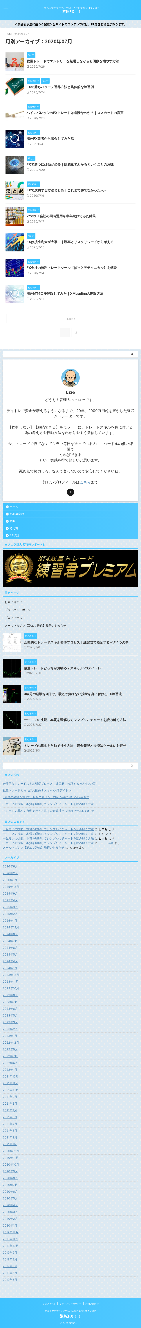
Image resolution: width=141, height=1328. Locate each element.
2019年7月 (10, 1266)
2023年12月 (11, 975)
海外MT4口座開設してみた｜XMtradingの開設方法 (65, 293)
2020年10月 (11, 1164)
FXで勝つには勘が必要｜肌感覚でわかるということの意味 (70, 164)
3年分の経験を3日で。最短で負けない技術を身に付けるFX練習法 (73, 694)
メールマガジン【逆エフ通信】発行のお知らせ (35, 625)
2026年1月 (10, 880)
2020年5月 (10, 1198)
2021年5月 (10, 1117)
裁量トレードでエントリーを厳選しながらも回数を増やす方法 (73, 61)
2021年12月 (11, 1076)
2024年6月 (10, 947)
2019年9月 (10, 1252)
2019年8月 (10, 1259)
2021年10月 (11, 1090)
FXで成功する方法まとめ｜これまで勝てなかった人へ (67, 190)
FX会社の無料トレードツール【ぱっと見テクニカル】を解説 (72, 268)
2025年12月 (11, 887)
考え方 (14, 528)
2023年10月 (11, 988)
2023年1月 (10, 1036)
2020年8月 (10, 1178)
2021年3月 (10, 1130)
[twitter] (70, 492)
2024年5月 (10, 954)
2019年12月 (11, 1232)
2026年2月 (10, 873)
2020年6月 (10, 1191)
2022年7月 (10, 1056)
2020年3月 (10, 1212)
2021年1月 (10, 1144)
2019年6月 (10, 1273)
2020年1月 (10, 1225)
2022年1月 (10, 1069)
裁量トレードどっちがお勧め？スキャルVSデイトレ (62, 668)
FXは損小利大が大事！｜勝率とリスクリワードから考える (70, 242)
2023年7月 (10, 1002)
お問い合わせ (13, 602)
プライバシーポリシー (19, 610)
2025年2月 (10, 914)
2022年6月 (10, 1063)
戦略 (12, 521)
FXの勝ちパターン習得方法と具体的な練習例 (60, 87)
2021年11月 (10, 1083)
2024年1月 (10, 968)
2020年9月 (10, 1171)
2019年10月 (11, 1246)
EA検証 (14, 535)
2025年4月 (10, 900)
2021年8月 (10, 1103)
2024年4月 (10, 961)
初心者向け (17, 514)
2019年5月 (10, 1279)
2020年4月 (10, 1205)
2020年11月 (11, 1158)
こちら (85, 482)
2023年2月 (10, 1029)
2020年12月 (11, 1151)
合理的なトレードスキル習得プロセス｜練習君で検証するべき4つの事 (76, 642)
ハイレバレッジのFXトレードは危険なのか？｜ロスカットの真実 (75, 113)
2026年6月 (10, 866)
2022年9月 (10, 1049)
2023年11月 (11, 981)
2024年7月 (10, 941)
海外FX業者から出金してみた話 (50, 138)
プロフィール (13, 618)
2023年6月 (10, 1008)
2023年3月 (10, 1022)
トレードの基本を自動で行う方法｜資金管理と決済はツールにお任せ (75, 746)
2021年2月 (10, 1137)
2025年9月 (10, 893)
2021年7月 (10, 1110)
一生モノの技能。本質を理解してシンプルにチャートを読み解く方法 (75, 720)
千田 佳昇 (106, 843)
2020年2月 (10, 1219)
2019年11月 (10, 1239)
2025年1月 (10, 920)
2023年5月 (10, 1015)
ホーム (14, 507)
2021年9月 (10, 1097)
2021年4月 (10, 1124)
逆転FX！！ (72, 11)
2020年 (19, 33)
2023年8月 (10, 995)
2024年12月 (11, 927)
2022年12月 (11, 1042)
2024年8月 (10, 934)
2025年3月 (10, 907)
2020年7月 (10, 1185)
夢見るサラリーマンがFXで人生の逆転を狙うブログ (70, 1310)
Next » (71, 318)
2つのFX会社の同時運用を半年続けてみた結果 (61, 216)
